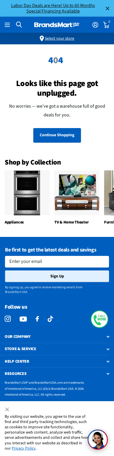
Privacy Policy (24, 448)
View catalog (8, 24)
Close (107, 8)
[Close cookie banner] (8, 410)
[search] (19, 24)
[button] (99, 319)
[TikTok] (50, 319)
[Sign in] (95, 25)
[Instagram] (8, 319)
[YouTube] (23, 319)
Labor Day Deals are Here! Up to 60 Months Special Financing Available (53, 8)
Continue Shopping (57, 135)
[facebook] (37, 319)
